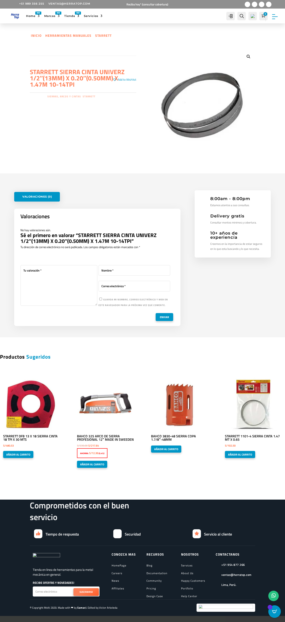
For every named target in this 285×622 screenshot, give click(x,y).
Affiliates (118, 588)
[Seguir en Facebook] (247, 4)
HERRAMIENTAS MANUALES (68, 35)
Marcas (49, 16)
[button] (124, 79)
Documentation (156, 573)
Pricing (151, 588)
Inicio (36, 35)
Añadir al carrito (18, 454)
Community (154, 581)
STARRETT (103, 35)
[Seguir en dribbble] (268, 4)
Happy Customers (193, 581)
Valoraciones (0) (37, 196)
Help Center (189, 596)
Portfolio (187, 588)
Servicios (91, 16)
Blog (149, 565)
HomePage (119, 565)
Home (30, 16)
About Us (187, 573)
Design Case (154, 596)
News (115, 581)
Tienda (69, 16)
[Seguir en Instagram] (261, 4)
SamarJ (81, 607)
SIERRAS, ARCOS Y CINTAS (64, 96)
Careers (117, 573)
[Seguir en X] (254, 4)
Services (187, 565)
